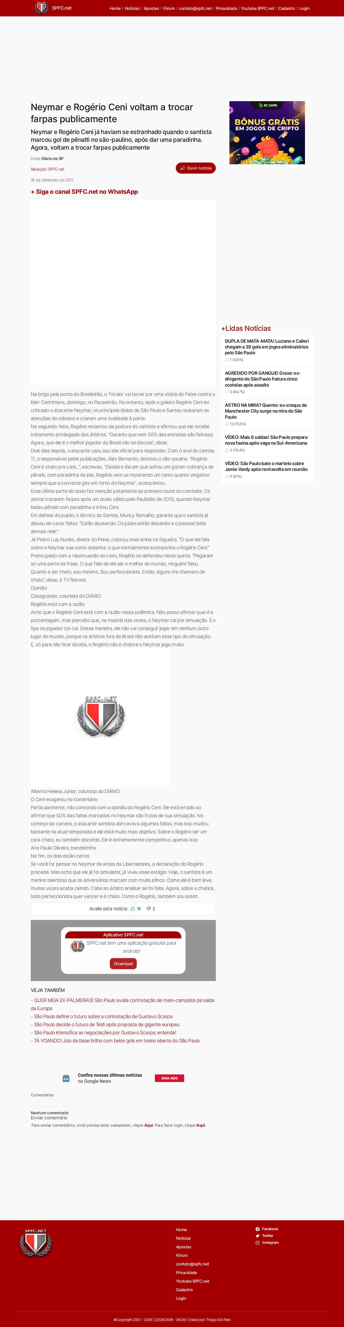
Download (123, 963)
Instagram (270, 1242)
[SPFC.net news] (123, 1078)
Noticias (132, 8)
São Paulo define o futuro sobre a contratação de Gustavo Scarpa (103, 1016)
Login (304, 8)
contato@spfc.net (195, 8)
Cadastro (286, 8)
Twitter (267, 1235)
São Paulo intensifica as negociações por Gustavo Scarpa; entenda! (105, 1033)
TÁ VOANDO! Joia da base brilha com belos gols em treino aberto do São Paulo (117, 1041)
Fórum (169, 8)
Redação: (47, 169)
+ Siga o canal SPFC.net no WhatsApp (84, 191)
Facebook (270, 1229)
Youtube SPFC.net (257, 8)
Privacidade (226, 8)
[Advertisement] (172, 55)
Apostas (151, 8)
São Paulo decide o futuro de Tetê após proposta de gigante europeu (107, 1024)
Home (115, 8)
